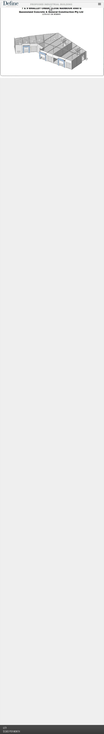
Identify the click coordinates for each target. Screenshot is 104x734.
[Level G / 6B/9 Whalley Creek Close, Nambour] (52, 39)
